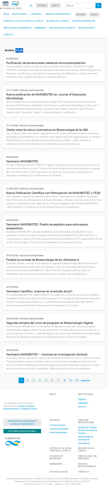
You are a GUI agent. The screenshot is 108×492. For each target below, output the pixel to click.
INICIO (6, 14)
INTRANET (42, 5)
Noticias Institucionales (62, 27)
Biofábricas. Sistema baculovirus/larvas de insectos (87, 430)
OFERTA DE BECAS (86, 27)
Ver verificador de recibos (22, 431)
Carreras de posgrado (59, 428)
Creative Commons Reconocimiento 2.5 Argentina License (20, 407)
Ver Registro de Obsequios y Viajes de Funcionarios (22, 422)
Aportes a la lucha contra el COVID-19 (24, 20)
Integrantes (83, 403)
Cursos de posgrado (58, 432)
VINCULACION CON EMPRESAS (18, 27)
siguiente (85, 380)
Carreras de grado (57, 425)
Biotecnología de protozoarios (85, 438)
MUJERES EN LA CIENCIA (57, 20)
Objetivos (82, 399)
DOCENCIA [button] (36, 14)
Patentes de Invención (83, 20)
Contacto (9, 34)
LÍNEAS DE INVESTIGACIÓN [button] (57, 14)
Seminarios (40, 27)
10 (77, 380)
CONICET (55, 5)
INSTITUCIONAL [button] (19, 14)
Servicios (82, 406)
